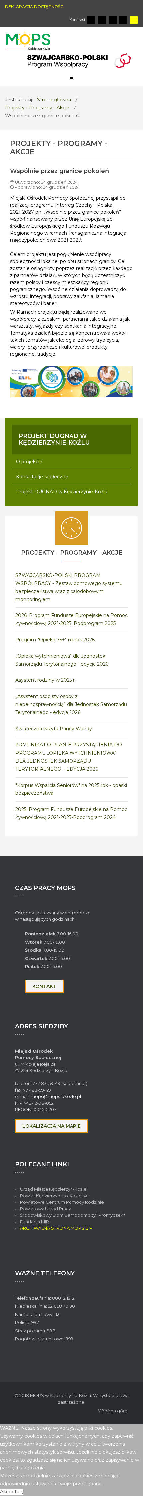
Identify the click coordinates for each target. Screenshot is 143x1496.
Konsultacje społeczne (42, 477)
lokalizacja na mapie (51, 1126)
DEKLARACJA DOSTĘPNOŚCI (34, 6)
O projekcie (29, 462)
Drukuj (131, 180)
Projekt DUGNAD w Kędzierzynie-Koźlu (61, 492)
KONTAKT (44, 986)
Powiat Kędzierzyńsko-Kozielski (54, 1195)
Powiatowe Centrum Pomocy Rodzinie (62, 1202)
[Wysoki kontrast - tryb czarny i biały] (113, 20)
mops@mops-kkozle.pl (56, 1096)
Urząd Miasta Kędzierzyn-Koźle (53, 1189)
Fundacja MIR (35, 1221)
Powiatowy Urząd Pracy (45, 1208)
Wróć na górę (112, 1410)
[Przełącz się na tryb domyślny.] (91, 20)
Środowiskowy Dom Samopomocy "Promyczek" (72, 1215)
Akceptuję (11, 1492)
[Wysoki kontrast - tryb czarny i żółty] (123, 20)
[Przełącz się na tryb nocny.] (102, 20)
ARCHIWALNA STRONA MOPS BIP (56, 1228)
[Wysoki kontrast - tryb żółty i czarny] (134, 20)
